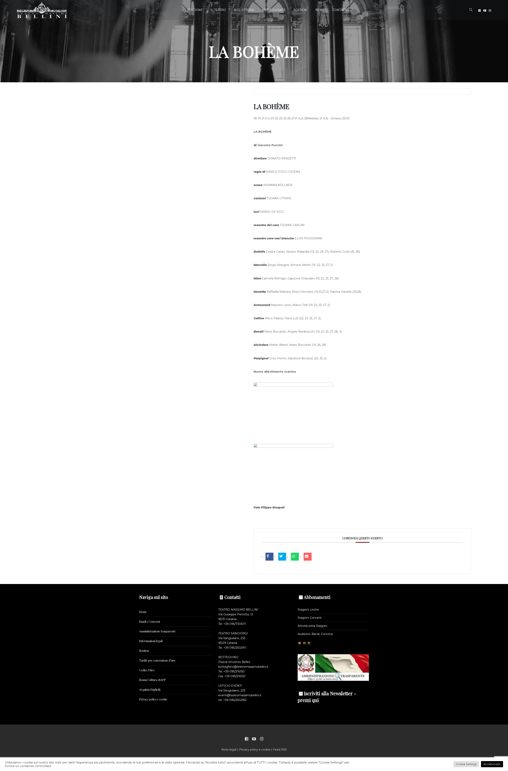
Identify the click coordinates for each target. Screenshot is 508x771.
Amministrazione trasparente (157, 631)
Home (143, 612)
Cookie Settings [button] (466, 764)
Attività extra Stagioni (312, 626)
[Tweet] (282, 557)
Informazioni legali (151, 641)
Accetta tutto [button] (492, 764)
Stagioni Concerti (309, 617)
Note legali (229, 749)
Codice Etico (147, 670)
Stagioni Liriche (308, 609)
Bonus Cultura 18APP (152, 680)
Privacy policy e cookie (153, 699)
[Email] (308, 557)
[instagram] (490, 10)
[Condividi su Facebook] (269, 557)
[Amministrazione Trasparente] (333, 667)
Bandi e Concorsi (149, 621)
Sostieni (144, 651)
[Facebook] (480, 10)
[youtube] (485, 10)
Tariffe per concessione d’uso (157, 660)
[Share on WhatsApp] (295, 557)
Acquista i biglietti (149, 689)
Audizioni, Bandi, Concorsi (315, 634)
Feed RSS (280, 749)
